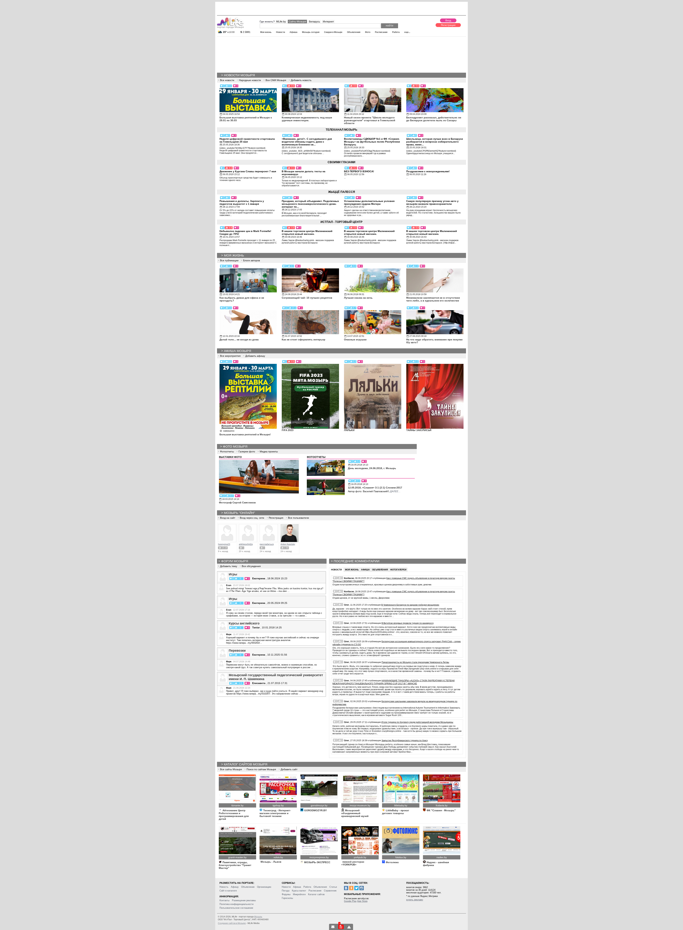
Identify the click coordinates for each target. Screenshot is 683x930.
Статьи (333, 887)
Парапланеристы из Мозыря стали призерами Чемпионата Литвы (415, 662)
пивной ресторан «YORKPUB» (352, 863)
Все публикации (229, 260)
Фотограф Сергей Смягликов (237, 502)
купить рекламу (414, 899)
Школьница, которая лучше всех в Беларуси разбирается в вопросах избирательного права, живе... (434, 141)
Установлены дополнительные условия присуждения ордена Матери (369, 202)
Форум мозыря (234, 561)
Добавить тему (228, 566)
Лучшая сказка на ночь (358, 297)
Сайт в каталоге (228, 890)
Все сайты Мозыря (231, 769)
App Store (362, 901)
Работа (396, 32)
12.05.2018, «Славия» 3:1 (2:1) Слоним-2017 (375, 487)
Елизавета (258, 683)
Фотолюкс (392, 862)
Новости (280, 32)
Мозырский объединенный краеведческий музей (355, 813)
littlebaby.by (400, 805)
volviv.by (278, 857)
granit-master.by (237, 857)
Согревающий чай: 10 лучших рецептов (307, 297)
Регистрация (448, 25)
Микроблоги (299, 894)
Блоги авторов (251, 260)
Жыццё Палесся (341, 191)
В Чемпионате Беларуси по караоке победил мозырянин (410, 605)
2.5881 (245, 32)
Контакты (224, 900)
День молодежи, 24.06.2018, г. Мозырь (372, 468)
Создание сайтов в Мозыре (232, 923)
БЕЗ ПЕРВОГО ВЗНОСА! (359, 171)
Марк (228, 634)
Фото (367, 32)
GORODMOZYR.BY (315, 810)
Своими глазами (341, 162)
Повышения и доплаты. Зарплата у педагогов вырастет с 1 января (241, 202)
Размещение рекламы (244, 900)
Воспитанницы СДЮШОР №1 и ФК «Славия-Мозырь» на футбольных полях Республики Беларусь (372, 141)
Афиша (293, 32)
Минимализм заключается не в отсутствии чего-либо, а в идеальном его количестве (433, 299)
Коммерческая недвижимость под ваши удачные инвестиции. (307, 119)
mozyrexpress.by (319, 857)
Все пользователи (298, 517)
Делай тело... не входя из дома (239, 339)
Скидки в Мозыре (333, 32)
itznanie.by (237, 805)
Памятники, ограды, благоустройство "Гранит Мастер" (235, 865)
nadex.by (441, 857)
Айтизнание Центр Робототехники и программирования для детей (234, 814)
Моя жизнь (265, 32)
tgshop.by (278, 805)
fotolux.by (400, 857)
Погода (285, 890)
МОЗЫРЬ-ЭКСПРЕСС (317, 862)
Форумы (286, 894)
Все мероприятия (230, 355)
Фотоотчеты (227, 451)
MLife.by (281, 21)
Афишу (235, 887)
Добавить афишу (255, 355)
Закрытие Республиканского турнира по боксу (405, 740)
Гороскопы (287, 898)
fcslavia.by (442, 805)
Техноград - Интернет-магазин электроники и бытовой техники (275, 813)
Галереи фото (247, 451)
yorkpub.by (360, 857)
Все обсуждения (251, 566)
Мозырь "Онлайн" (239, 513)
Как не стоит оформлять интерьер (303, 339)
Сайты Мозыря (297, 21)
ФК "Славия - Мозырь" (441, 810)
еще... (407, 32)
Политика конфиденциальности (236, 904)
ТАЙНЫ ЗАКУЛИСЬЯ (418, 430)
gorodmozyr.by (319, 805)
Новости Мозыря (239, 75)
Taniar (256, 627)
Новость (223, 887)
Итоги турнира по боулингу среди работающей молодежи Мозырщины (417, 722)
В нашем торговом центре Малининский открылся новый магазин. (307, 232)
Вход (448, 20)
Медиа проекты (269, 451)
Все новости (227, 80)
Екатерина (259, 578)
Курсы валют (299, 890)
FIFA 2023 (287, 430)
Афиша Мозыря (237, 351)
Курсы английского (244, 623)
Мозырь (258, 916)
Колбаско (349, 578)
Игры (233, 574)
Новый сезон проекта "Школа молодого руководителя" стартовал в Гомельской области (369, 120)
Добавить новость (301, 80)
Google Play (350, 901)
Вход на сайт (227, 517)
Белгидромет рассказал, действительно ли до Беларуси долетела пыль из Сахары (433, 119)
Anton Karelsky (287, 544)
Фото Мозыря (235, 446)
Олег (346, 605)
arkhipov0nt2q (246, 544)
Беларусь (314, 21)
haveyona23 (224, 544)
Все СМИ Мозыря (276, 80)
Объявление (248, 887)
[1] (341, 927)
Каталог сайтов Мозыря (245, 764)
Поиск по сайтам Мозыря (261, 769)
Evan (228, 585)
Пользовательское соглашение (236, 908)
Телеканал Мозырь (341, 129)
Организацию (264, 887)
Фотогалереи (398, 569)
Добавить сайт (289, 769)
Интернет (328, 21)
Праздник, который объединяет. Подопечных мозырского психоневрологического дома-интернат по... (310, 204)
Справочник (330, 890)
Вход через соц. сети (252, 517)
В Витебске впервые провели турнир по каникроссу (408, 623)
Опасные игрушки (355, 339)
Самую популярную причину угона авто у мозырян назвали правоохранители (432, 202)
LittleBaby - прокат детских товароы (395, 812)
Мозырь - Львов (271, 861)
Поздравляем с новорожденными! (428, 171)
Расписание (381, 32)
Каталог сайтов (316, 894)
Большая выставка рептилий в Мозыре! (245, 434)
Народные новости (250, 80)
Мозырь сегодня (310, 32)
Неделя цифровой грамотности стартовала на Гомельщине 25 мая (247, 140)
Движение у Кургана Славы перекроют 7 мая (247, 171)
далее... (395, 491)
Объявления (353, 32)
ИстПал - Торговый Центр (341, 221)
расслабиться (267, 544)
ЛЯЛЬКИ (349, 430)
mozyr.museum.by (360, 805)
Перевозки (237, 650)
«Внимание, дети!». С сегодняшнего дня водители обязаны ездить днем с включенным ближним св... (307, 141)
